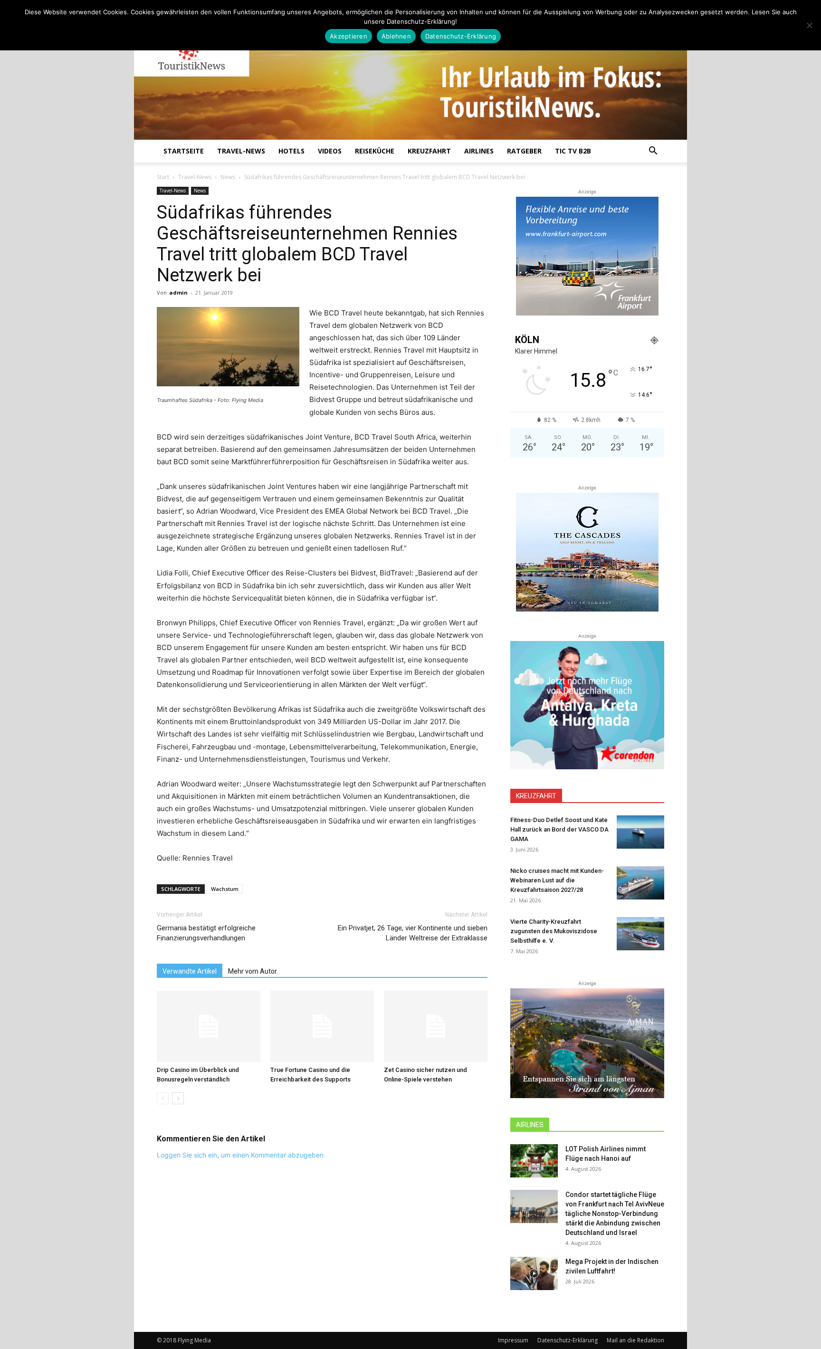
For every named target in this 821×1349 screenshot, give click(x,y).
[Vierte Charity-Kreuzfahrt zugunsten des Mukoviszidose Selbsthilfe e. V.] (640, 933)
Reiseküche (374, 150)
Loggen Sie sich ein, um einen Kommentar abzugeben (240, 1155)
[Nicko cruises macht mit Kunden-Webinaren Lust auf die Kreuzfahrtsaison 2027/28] (640, 882)
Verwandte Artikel (189, 971)
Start (163, 177)
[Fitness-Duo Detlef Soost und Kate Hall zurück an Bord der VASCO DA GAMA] (640, 832)
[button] (652, 151)
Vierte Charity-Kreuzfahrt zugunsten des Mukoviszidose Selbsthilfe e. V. (553, 931)
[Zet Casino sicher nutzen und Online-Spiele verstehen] (435, 1026)
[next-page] (178, 1098)
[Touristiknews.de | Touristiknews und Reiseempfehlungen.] (410, 76)
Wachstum (225, 888)
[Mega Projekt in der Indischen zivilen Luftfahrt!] (534, 1273)
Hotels (291, 150)
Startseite (183, 150)
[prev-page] (163, 1098)
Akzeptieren (348, 36)
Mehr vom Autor (252, 971)
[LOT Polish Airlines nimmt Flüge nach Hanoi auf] (534, 1160)
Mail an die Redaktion (635, 1340)
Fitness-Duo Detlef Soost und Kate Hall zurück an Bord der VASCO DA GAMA (559, 829)
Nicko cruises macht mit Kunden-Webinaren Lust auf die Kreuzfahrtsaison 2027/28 (557, 880)
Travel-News (241, 150)
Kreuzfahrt (429, 150)
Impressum (513, 1340)
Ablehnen (396, 36)
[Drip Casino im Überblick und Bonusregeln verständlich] (208, 1026)
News (227, 177)
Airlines (479, 150)
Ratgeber (524, 150)
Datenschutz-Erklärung (567, 1340)
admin (178, 292)
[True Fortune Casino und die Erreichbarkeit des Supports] (322, 1026)
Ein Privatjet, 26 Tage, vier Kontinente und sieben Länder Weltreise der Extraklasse (412, 933)
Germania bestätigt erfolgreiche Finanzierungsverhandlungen (206, 933)
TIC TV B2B (573, 150)
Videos (330, 150)
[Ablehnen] (809, 25)
